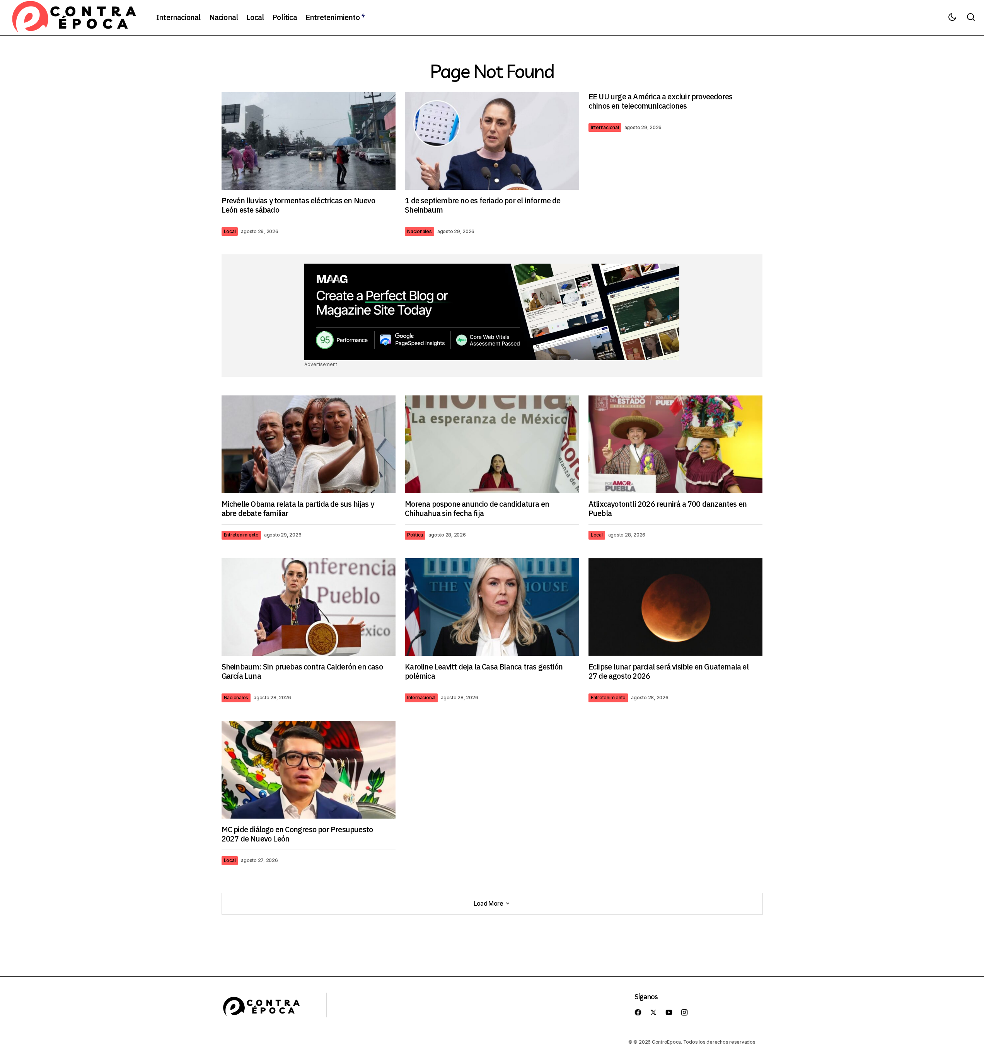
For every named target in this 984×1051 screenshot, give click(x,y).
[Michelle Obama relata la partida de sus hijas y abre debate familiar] (309, 444)
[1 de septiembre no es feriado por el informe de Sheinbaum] (492, 141)
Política (415, 535)
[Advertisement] (491, 312)
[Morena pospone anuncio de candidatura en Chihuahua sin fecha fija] (492, 444)
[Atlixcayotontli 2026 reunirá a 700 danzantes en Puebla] (675, 444)
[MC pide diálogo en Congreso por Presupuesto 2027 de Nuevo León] (309, 770)
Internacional (605, 127)
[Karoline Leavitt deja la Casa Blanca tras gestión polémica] (492, 607)
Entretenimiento (241, 535)
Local (230, 231)
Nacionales (419, 231)
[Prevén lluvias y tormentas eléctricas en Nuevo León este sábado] (309, 141)
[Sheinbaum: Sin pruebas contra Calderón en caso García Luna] (309, 607)
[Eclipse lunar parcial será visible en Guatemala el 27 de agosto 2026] (675, 607)
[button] (952, 17)
